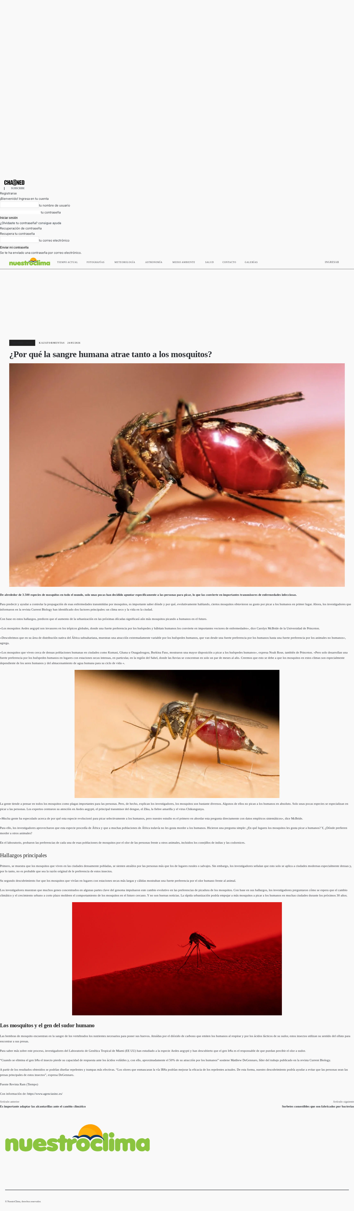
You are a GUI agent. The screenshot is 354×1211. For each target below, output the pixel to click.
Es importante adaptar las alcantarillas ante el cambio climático (43, 1106)
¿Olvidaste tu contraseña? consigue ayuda (30, 223)
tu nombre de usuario (54, 205)
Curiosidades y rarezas (22, 342)
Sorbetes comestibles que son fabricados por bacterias (318, 1106)
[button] (344, 261)
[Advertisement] (177, 299)
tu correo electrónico (54, 240)
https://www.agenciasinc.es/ (44, 1093)
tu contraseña (51, 212)
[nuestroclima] (177, 182)
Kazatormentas (52, 343)
